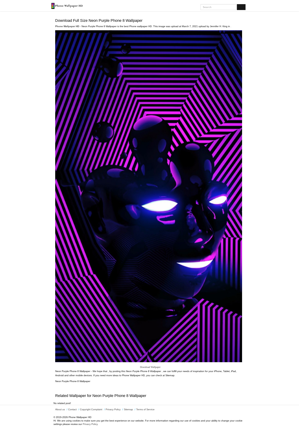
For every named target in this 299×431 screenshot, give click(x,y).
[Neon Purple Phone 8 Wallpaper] (148, 196)
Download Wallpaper (150, 367)
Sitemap (128, 409)
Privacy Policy (113, 409)
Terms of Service (145, 409)
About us (60, 409)
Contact (72, 409)
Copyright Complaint (91, 409)
